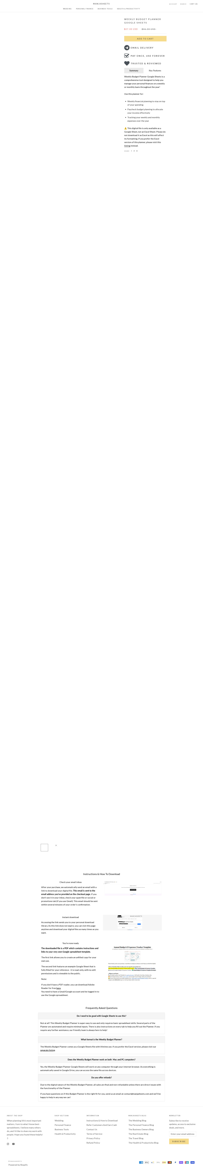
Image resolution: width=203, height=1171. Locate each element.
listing (127, 145)
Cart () (194, 4)
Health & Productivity (128, 9)
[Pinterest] (137, 151)
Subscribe (179, 1141)
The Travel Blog (135, 1138)
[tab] (133, 70)
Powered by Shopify (18, 1164)
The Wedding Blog (137, 1120)
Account (173, 4)
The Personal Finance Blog (141, 1125)
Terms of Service (94, 1134)
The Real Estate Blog (138, 1134)
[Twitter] (134, 151)
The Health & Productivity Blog (143, 1142)
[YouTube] (13, 1143)
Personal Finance (84, 9)
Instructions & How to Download (102, 1120)
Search (183, 4)
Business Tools (105, 9)
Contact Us (91, 1129)
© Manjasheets (15, 1161)
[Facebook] (131, 151)
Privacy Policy (93, 1138)
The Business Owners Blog (141, 1129)
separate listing (47, 1050)
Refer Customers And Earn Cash (101, 1125)
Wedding (67, 9)
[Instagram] (8, 1143)
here (58, 988)
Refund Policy (93, 1142)
